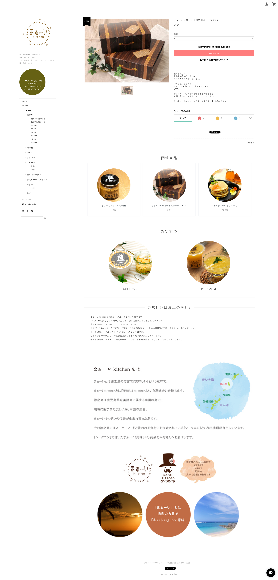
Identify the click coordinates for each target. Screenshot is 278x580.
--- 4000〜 (34, 139)
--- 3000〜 (34, 135)
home (24, 101)
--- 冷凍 (33, 170)
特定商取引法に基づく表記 (179, 563)
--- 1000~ (34, 129)
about (25, 105)
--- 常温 (33, 166)
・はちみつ (31, 157)
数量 (176, 34)
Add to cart (214, 53)
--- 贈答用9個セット (38, 122)
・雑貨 (29, 193)
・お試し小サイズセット (37, 179)
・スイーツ (31, 162)
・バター (30, 184)
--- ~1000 (34, 125)
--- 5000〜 (34, 142)
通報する (250, 143)
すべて (183, 118)
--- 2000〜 (34, 132)
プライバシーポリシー (153, 563)
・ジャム (30, 152)
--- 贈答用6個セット (38, 119)
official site (30, 204)
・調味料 (30, 147)
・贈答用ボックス (34, 174)
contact (28, 199)
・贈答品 (30, 115)
